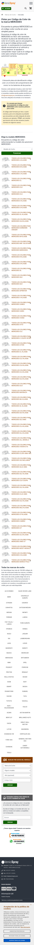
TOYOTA (9, 701)
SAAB (9, 682)
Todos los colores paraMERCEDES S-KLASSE (21, 263)
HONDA (24, 629)
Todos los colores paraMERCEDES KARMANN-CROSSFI (21, 228)
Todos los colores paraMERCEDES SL (21, 269)
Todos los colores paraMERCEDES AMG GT (21, 540)
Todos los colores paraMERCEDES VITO (21, 324)
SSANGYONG (9, 691)
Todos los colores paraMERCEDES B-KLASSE (21, 166)
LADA (9, 643)
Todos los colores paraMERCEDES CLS (21, 193)
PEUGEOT (9, 667)
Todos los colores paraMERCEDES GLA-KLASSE (21, 432)
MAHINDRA (25, 729)
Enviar (10, 785)
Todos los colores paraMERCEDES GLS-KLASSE (21, 534)
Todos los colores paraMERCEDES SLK (21, 276)
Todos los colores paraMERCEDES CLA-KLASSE (21, 425)
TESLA (9, 752)
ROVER (25, 677)
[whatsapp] (17, 841)
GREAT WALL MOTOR (25, 723)
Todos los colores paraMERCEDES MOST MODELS (21, 547)
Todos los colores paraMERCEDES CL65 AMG (21, 493)
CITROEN (9, 603)
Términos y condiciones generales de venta (12, 900)
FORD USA (9, 740)
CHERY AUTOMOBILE (24, 747)
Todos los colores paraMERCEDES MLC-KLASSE (21, 506)
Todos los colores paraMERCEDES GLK (21, 384)
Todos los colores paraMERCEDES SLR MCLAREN (21, 459)
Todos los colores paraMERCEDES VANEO (21, 303)
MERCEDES (9, 658)
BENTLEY (9, 717)
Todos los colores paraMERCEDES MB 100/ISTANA (21, 242)
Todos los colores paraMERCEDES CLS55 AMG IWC (21, 452)
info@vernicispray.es (8, 95)
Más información (25, 927)
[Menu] (31, 3)
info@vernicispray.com (12, 876)
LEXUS (25, 643)
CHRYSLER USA (25, 734)
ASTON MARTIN (25, 712)
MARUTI (25, 648)
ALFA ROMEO (9, 591)
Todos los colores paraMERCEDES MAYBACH (21, 391)
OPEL (25, 662)
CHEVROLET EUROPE (25, 597)
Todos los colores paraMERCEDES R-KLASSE (21, 256)
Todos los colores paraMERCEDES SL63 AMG (21, 466)
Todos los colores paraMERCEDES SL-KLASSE (21, 405)
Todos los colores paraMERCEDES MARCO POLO (21, 561)
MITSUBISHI (25, 658)
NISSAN (9, 612)
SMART (9, 686)
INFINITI (25, 612)
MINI (9, 662)
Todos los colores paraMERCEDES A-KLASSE (21, 159)
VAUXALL (25, 701)
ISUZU (9, 634)
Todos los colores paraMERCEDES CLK (21, 186)
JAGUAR (25, 634)
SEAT (25, 682)
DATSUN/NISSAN (25, 607)
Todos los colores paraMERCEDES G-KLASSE (21, 206)
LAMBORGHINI (25, 638)
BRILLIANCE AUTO (25, 717)
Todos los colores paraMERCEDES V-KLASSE (21, 296)
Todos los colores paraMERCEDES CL (21, 179)
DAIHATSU (9, 607)
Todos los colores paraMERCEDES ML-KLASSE (21, 398)
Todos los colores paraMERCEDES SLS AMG (21, 418)
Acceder (7, 8)
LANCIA (24, 617)
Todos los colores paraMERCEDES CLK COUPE (21, 479)
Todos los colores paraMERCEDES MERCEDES (21, 249)
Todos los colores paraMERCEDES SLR (21, 283)
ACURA (9, 712)
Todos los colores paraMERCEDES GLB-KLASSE (21, 220)
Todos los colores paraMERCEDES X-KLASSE (21, 554)
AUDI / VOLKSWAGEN (9, 707)
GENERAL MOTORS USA (25, 740)
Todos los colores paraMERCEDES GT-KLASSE (21, 513)
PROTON (9, 672)
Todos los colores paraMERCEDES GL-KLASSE (21, 213)
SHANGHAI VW (9, 734)
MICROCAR (25, 653)
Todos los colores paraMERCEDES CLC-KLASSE (21, 357)
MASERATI (9, 648)
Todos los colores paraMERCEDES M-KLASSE (21, 235)
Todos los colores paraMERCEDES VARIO (21, 310)
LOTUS (9, 729)
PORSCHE (25, 667)
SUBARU (25, 691)
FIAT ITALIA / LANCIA (9, 623)
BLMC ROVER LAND (24, 591)
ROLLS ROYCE (9, 677)
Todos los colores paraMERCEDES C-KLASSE (21, 173)
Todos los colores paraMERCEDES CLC (21, 330)
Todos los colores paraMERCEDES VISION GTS (21, 445)
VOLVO (25, 707)
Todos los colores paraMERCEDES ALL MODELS (21, 439)
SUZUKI (9, 696)
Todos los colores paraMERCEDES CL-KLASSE (21, 351)
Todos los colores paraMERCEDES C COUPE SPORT (21, 337)
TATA (25, 696)
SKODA (25, 686)
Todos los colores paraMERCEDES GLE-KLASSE (21, 500)
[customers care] (17, 835)
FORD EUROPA (25, 623)
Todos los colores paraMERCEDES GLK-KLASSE (21, 378)
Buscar (18, 153)
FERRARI (9, 617)
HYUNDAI (9, 629)
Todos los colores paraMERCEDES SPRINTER (21, 290)
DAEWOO (25, 603)
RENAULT (25, 672)
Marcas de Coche (10, 15)
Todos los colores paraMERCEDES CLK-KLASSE (21, 364)
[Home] (2, 15)
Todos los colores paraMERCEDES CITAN (21, 344)
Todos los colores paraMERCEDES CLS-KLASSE (21, 371)
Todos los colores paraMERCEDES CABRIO (21, 520)
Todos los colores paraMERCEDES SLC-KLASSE (21, 473)
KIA (9, 638)
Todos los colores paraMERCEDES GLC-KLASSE (21, 486)
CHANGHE (9, 747)
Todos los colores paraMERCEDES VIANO (21, 317)
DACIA (9, 723)
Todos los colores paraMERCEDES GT (21, 527)
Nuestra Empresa (6, 896)
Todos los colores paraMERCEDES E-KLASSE (21, 200)
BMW (9, 597)
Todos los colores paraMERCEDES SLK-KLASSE (21, 412)
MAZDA (9, 653)
